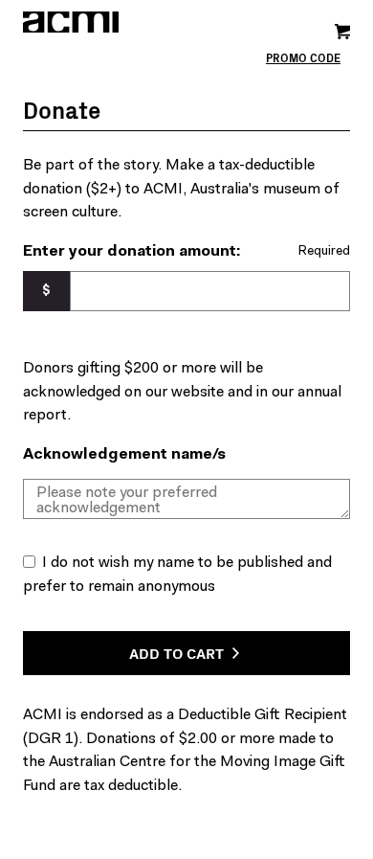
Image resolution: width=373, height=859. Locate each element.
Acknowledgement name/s (124, 455)
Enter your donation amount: (131, 252)
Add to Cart (178, 652)
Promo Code (303, 58)
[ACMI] (104, 22)
